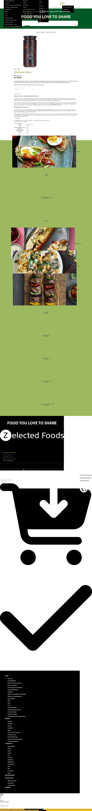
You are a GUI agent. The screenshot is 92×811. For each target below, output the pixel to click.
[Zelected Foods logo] (32, 452)
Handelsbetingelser (85, 478)
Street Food (78, 243)
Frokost (46, 359)
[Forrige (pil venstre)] (0, 808)
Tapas (46, 175)
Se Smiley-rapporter (86, 475)
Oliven (42, 32)
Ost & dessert (46, 405)
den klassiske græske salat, (56, 103)
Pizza (46, 221)
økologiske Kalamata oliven (47, 109)
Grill (78, 289)
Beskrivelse (17, 93)
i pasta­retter (64, 103)
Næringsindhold (18, 123)
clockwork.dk (4, 481)
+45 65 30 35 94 (10, 458)
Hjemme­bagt (46, 198)
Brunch (78, 151)
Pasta (78, 266)
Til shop (7, 801)
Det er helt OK (27, 809)
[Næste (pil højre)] (1, 808)
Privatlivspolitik (84, 480)
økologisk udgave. (40, 84)
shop (37, 32)
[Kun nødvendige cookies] (43, 809)
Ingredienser (17, 118)
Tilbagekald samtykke (42, 810)
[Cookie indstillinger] (86, 492)
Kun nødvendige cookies (33, 809)
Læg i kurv (16, 89)
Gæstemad (46, 336)
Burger (46, 313)
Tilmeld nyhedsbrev (30, 11)
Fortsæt (2, 803)
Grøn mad (46, 382)
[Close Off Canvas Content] (1, 794)
